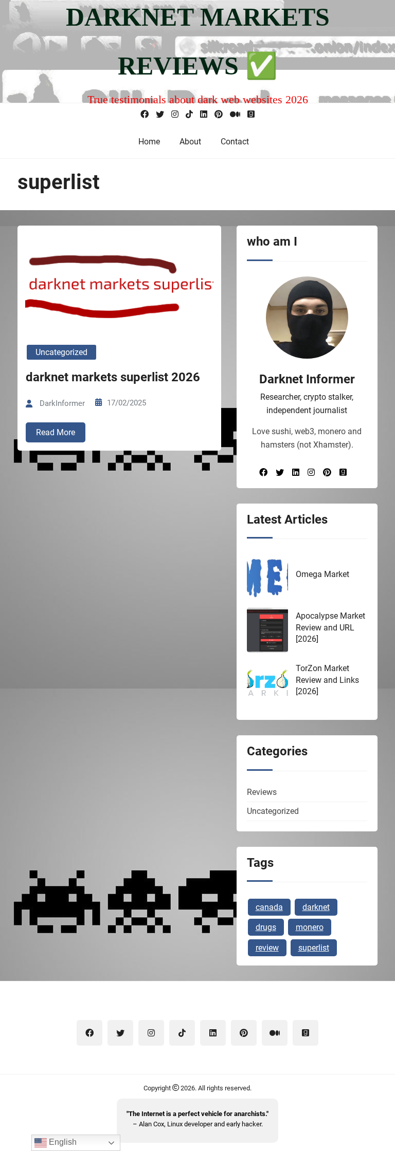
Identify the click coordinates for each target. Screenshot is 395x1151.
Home (149, 141)
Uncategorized (61, 352)
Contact (235, 141)
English (62, 1142)
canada (269, 907)
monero (310, 927)
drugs (266, 927)
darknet (316, 907)
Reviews (262, 792)
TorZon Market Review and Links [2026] (327, 679)
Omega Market (322, 574)
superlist (313, 948)
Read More (55, 432)
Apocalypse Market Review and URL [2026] (330, 627)
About (190, 141)
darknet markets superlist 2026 (113, 377)
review (267, 948)
